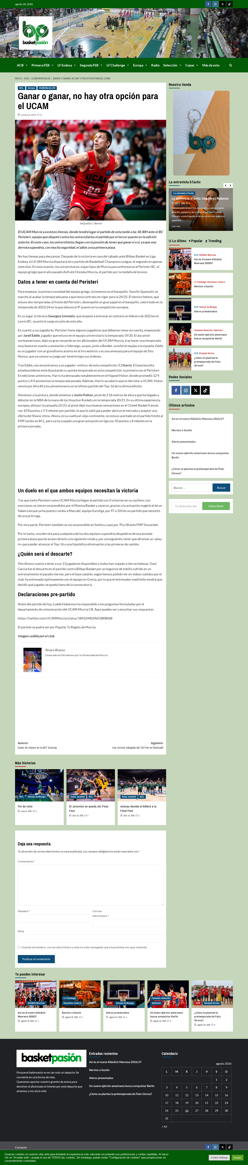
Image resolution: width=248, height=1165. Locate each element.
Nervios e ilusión (203, 286)
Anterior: (37, 745)
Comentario (26, 861)
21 (206, 1102)
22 (216, 1102)
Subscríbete (216, 506)
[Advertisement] (90, 457)
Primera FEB (41, 65)
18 (176, 1102)
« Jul (164, 1126)
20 (196, 1102)
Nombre (24, 911)
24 (166, 1110)
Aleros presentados (205, 311)
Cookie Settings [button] (219, 1157)
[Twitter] (222, 4)
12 (186, 1095)
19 (186, 1102)
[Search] (230, 65)
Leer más (176, 226)
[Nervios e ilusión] (180, 283)
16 (226, 1095)
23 (226, 1102)
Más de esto (210, 65)
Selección (170, 65)
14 (206, 1095)
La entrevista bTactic (183, 193)
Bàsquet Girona (206, 353)
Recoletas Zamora (216, 282)
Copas (189, 65)
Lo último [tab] (178, 240)
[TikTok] (229, 4)
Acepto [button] (237, 1157)
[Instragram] (215, 4)
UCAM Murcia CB (47, 88)
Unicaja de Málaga (37, 796)
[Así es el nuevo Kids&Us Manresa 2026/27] (180, 258)
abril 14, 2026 (128, 815)
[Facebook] (208, 4)
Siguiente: (137, 745)
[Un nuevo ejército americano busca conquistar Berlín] (180, 334)
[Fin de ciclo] (39, 785)
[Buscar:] (192, 487)
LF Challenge (116, 65)
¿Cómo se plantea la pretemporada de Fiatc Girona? (207, 361)
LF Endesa (65, 65)
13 (196, 1095)
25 (176, 1110)
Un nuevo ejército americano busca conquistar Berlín (210, 336)
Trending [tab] (214, 240)
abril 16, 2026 (77, 815)
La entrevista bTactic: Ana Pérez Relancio (200, 198)
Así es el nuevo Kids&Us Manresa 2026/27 (208, 261)
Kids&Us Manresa (207, 255)
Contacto (21, 1147)
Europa (138, 65)
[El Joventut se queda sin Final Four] (90, 785)
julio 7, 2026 (179, 203)
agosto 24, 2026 (115, 1017)
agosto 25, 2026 (27, 1021)
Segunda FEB (89, 65)
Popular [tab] (196, 240)
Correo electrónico (100, 913)
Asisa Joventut (78, 796)
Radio (155, 65)
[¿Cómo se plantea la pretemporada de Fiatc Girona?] (180, 359)
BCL (21, 88)
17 (166, 1102)
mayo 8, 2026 (26, 811)
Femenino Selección (203, 330)
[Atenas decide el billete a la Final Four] (142, 785)
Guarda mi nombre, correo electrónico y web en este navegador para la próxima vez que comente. (85, 947)
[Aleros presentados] (180, 308)
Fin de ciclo (25, 806)
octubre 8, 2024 (28, 114)
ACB (20, 65)
